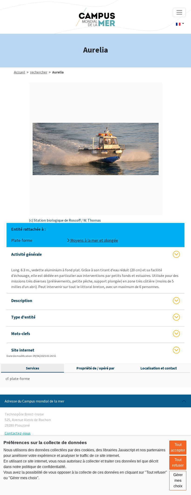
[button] (180, 23)
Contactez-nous (18, 433)
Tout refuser (178, 462)
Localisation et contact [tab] (158, 368)
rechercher (38, 72)
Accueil (19, 72)
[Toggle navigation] (179, 12)
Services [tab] (32, 368)
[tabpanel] (95, 379)
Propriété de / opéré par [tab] (95, 368)
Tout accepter (178, 447)
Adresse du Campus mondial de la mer (34, 401)
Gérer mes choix (178, 480)
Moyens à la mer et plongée (93, 240)
